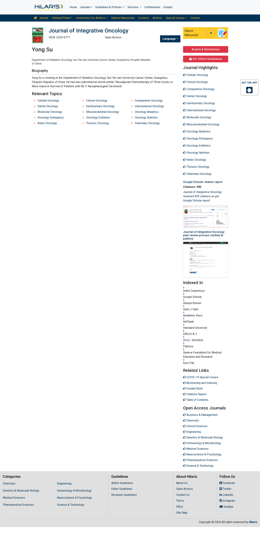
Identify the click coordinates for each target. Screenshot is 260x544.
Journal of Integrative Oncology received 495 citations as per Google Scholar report (202, 196)
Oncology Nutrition (146, 117)
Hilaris (253, 522)
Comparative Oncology (149, 100)
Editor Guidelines (121, 489)
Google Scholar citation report (203, 182)
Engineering (64, 483)
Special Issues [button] (175, 18)
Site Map (181, 512)
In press (143, 18)
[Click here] (48, 7)
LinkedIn (227, 495)
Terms (180, 500)
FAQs (179, 506)
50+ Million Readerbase (207, 59)
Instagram (228, 500)
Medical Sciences (14, 497)
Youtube (228, 506)
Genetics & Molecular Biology (21, 490)
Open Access (184, 489)
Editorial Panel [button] (61, 18)
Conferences (152, 7)
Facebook (228, 483)
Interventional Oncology (149, 106)
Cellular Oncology (48, 100)
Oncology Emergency (50, 117)
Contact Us (183, 495)
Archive (157, 18)
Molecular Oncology (49, 112)
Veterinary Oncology (147, 123)
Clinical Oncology (96, 100)
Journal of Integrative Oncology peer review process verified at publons (203, 235)
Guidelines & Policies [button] (109, 7)
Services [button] (133, 7)
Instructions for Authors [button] (90, 18)
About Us (181, 483)
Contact (167, 7)
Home (73, 7)
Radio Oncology (47, 123)
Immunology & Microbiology (74, 490)
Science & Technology (70, 504)
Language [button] (169, 38)
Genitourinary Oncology (100, 106)
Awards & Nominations (206, 49)
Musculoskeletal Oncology (102, 112)
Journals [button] (85, 7)
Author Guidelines (122, 483)
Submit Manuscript (122, 18)
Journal (43, 18)
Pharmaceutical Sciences (18, 504)
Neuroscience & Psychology (74, 497)
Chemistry (9, 483)
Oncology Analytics (146, 112)
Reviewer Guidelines (124, 495)
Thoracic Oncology (97, 123)
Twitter (226, 489)
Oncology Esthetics (98, 117)
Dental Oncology (47, 106)
